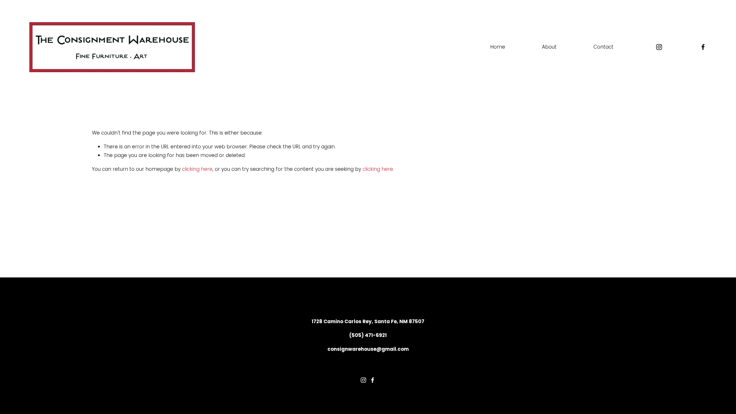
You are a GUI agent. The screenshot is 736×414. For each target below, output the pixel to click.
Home (497, 46)
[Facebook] (703, 47)
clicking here (197, 169)
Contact (603, 46)
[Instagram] (659, 47)
